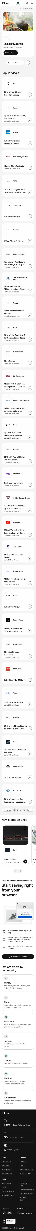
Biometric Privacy (8, 1195)
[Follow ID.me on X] (4, 1213)
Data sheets (6, 1166)
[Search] (27, 3)
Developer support (27, 1170)
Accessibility (6, 1183)
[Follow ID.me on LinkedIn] (9, 1213)
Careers (23, 1162)
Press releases (7, 1174)
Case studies (6, 1162)
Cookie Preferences (27, 1190)
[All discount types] (18, 3)
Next (28, 810)
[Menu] (32, 3)
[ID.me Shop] (6, 3)
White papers (7, 1170)
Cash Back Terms (26, 1194)
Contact (22, 1166)
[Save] (25, 829)
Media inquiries (25, 1174)
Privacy (4, 1187)
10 (24, 810)
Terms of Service (8, 1191)
